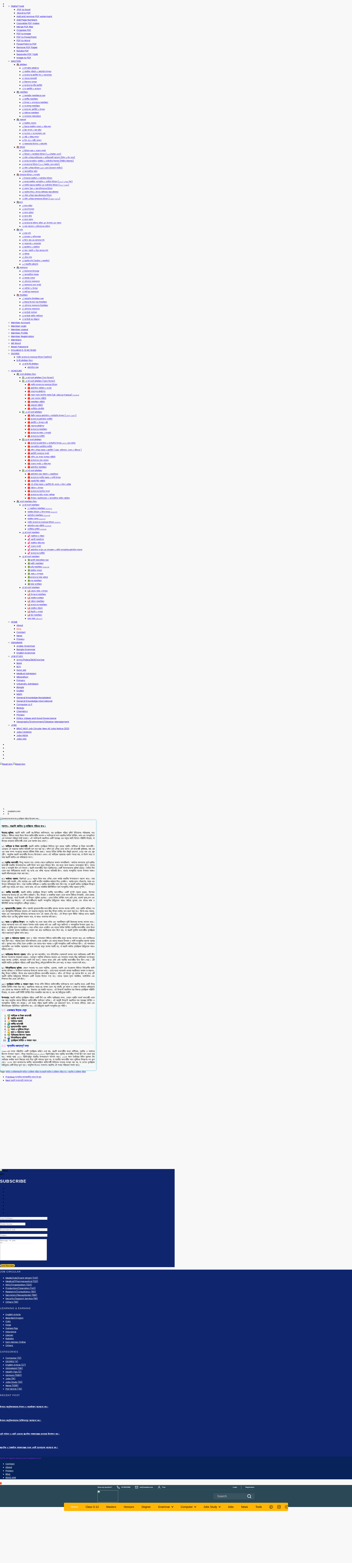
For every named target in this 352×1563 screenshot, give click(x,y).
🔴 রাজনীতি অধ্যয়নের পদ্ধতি (38, 453)
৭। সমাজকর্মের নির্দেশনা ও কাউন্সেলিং (34, 143)
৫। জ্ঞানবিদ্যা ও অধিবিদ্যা (31, 247)
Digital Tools (17, 6)
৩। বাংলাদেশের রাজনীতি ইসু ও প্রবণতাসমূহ (37, 75)
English (20, 690)
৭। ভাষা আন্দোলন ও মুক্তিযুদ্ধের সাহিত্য (36, 226)
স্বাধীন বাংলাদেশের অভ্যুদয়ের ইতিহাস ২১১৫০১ (44, 522)
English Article (13, 1314)
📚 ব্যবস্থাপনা (22, 267)
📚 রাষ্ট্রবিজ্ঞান (21, 64)
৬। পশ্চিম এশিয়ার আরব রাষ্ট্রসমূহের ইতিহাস (37, 195)
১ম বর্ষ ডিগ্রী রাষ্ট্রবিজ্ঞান (30, 363)
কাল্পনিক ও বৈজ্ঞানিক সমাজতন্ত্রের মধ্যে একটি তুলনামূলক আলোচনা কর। (29, 1447)
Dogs (8, 1324)
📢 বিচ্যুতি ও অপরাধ (35, 611)
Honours (14, 1375)
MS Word (16, 343)
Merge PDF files (24, 26)
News (19, 635)
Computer (13, 1358)
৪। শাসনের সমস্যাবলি (29, 78)
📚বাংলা (19, 202)
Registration (249, 1487)
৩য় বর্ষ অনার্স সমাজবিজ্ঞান (30, 556)
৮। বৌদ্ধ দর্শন (27, 257)
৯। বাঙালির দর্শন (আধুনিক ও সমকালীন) (36, 260)
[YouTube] (287, 1507)
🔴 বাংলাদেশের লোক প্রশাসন (38, 460)
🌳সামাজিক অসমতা (35, 570)
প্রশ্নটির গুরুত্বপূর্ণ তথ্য (18, 1045)
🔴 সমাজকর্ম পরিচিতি (35, 405)
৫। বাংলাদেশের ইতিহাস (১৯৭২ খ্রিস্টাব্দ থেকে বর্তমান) (41, 164)
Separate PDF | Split (27, 54)
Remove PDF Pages (26, 47)
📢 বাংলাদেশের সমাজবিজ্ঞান (37, 604)
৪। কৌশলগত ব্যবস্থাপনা (31, 281)
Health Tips (13, 1371)
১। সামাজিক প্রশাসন (29, 123)
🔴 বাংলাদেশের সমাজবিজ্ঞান (37, 429)
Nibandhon (22, 677)
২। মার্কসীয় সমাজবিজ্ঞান (30, 99)
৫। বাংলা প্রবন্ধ (27, 219)
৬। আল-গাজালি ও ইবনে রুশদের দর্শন (35, 250)
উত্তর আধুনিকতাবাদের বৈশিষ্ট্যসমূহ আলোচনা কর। (20, 1420)
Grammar (164, 1506)
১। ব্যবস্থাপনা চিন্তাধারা (30, 271)
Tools (258, 1506)
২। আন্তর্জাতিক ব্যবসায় (30, 274)
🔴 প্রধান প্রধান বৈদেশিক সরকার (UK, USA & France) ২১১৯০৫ (53, 394)
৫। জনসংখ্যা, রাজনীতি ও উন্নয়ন (33, 109)
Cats (8, 1321)
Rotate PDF (22, 50)
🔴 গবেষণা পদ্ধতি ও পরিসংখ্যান (39, 463)
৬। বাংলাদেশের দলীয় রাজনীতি (32, 85)
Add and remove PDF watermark (34, 16)
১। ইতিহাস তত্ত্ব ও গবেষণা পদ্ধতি (34, 150)
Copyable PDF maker (28, 23)
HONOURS (16, 370)
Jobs (10, 1378)
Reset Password (19, 346)
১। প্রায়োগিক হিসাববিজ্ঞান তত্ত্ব (33, 298)
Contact (21, 632)
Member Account (20, 322)
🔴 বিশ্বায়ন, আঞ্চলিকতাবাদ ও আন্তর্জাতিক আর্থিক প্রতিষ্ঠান (49, 498)
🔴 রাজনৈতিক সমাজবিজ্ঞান (37, 467)
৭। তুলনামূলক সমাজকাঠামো (31, 116)
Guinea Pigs (12, 1328)
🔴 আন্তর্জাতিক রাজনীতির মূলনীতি (40, 446)
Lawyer (9, 1335)
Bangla (20, 687)
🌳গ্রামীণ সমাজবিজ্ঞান (35, 563)
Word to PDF (23, 13)
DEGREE (15, 353)
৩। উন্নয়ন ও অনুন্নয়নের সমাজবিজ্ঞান (35, 102)
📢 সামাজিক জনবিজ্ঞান (36, 597)
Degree (146, 1506)
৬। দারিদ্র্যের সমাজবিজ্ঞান (30, 112)
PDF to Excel (23, 9)
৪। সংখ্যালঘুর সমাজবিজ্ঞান (31, 105)
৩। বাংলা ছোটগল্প (28, 212)
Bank (19, 663)
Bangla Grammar (25, 649)
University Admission (27, 683)
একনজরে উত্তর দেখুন (17, 1010)
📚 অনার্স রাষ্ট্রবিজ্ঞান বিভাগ (26, 374)
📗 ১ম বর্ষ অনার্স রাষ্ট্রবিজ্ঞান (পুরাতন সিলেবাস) (38, 381)
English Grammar (25, 652)
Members (16, 339)
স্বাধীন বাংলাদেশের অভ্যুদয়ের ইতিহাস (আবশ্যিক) (34, 357)
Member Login (18, 326)
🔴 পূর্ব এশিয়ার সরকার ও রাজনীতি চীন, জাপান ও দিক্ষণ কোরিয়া (49, 484)
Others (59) (12, 1302)
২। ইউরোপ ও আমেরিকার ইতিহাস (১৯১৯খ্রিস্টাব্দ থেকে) (41, 154)
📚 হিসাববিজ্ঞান (22, 295)
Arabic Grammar (25, 646)
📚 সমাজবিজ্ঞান (22, 92)
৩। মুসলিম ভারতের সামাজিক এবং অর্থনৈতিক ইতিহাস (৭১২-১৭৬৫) (45, 185)
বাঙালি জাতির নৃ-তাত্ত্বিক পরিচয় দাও (30, 1071)
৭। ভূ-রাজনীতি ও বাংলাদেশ (31, 88)
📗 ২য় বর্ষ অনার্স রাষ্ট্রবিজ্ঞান (32, 412)
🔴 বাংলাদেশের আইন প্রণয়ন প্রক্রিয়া (41, 494)
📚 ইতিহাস (20, 147)
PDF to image (23, 33)
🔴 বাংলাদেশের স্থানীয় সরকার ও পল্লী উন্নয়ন (44, 477)
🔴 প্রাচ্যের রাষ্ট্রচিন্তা (36, 425)
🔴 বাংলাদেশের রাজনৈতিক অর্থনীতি (40, 419)
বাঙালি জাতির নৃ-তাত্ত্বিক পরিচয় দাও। (55, 1071)
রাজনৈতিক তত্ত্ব (33, 367)
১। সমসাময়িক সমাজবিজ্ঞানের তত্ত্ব (33, 95)
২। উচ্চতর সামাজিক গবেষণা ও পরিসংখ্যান (36, 126)
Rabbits (10, 1338)
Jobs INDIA (22, 735)
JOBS (14, 725)
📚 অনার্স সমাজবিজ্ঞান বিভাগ (26, 501)
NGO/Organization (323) (19, 1284)
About (19, 625)
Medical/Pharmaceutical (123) (22, 1281)
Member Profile (19, 333)
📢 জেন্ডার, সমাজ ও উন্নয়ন (38, 591)
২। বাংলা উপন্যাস (28, 209)
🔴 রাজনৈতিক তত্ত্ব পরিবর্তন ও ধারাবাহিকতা (43, 474)
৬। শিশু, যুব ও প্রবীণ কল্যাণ (31, 140)
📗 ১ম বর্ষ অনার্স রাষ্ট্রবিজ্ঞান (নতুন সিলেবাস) (38, 377)
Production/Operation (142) (21, 1288)
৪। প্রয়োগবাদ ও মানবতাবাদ (31, 243)
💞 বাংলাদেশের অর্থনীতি (36, 553)
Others (9, 1345)
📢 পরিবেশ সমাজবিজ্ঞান (36, 601)
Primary (20, 680)
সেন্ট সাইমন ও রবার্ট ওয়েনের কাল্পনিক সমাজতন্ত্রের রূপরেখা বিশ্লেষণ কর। (30, 1434)
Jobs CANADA (24, 732)
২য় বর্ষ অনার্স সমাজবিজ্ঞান (30, 532)
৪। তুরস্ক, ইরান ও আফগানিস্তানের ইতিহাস (37, 188)
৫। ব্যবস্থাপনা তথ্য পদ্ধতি (31, 284)
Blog (18, 628)
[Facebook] (271, 1507)
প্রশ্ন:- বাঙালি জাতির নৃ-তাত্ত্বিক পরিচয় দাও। (24, 826)
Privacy (20, 639)
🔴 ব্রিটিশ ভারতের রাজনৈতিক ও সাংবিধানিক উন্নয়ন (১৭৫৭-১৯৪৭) (52, 415)
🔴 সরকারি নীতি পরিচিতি (36, 480)
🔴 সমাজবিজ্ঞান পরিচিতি (36, 401)
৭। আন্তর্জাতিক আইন (29, 171)
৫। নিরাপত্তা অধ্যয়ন (29, 81)
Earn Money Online (16, 1342)
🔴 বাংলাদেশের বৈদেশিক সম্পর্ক (39, 491)
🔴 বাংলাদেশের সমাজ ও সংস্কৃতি (39, 432)
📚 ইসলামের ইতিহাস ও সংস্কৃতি (28, 174)
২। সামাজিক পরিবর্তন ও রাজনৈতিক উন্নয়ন (36, 71)
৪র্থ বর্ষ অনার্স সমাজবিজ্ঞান (31, 587)
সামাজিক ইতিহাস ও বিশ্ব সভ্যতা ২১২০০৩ (42, 511)
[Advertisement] (87, 786)
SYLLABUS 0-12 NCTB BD (23, 350)
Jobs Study (14, 1382)
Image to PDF (23, 57)
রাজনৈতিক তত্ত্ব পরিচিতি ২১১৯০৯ (39, 525)
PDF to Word (23, 40)
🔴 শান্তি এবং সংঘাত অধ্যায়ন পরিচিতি (41, 456)
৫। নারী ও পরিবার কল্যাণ (30, 136)
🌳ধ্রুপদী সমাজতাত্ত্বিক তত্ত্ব (38, 560)
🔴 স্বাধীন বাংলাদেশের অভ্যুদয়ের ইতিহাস (42, 384)
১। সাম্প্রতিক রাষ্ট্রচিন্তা (30, 68)
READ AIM (11, 1477)
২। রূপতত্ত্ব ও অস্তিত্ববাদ (31, 236)
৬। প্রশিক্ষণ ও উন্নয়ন (30, 288)
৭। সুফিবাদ (25, 253)
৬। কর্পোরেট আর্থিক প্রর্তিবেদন (32, 315)
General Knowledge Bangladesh (33, 697)
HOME (14, 622)
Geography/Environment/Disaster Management (42, 721)
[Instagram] (279, 1507)
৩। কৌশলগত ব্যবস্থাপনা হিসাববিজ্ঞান (35, 305)
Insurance (11, 1331)
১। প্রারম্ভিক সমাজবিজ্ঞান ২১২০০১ (40, 508)
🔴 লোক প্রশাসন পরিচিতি (37, 398)
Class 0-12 (92, 1506)
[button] (48, 1010)
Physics (20, 714)
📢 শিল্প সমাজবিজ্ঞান (35, 615)
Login (235, 1487)
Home (74, 1506)
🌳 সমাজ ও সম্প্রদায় (35, 573)
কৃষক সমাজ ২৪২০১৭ (35, 618)
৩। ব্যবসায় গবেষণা (28, 277)
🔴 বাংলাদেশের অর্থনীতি (36, 436)
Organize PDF (23, 30)
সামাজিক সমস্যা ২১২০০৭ (37, 518)
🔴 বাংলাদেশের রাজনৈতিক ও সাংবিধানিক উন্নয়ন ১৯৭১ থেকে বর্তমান (51, 443)
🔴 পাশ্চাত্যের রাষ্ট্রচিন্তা (36, 391)
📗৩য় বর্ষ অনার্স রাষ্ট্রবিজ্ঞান (31, 439)
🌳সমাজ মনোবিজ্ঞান (35, 584)
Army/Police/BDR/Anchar (30, 659)
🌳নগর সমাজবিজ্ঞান (35, 580)
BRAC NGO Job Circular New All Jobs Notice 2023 (42, 728)
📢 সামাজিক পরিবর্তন (35, 608)
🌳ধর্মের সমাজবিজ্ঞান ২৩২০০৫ (38, 566)
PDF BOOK (14, 1389)
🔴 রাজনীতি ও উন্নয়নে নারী (38, 422)
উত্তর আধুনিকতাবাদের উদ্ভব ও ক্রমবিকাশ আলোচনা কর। (24, 1407)
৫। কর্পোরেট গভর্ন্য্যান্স (29, 312)
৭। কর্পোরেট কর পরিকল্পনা (30, 319)
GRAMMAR (16, 642)
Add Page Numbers (26, 19)
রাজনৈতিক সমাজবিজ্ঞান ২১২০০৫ (39, 515)
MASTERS (16, 61)
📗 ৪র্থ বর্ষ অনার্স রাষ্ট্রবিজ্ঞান (32, 470)
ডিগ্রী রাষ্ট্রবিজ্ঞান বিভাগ (24, 360)
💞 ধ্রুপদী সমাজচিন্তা (36, 539)
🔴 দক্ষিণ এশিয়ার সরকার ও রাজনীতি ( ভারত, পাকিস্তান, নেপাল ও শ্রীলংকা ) (55, 450)
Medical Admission (26, 673)
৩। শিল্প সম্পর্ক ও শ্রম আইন (31, 130)
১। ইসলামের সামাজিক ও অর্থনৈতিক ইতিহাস (37, 178)
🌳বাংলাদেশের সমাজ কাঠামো (38, 577)
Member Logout (19, 329)
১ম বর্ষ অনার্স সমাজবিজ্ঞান (30, 505)
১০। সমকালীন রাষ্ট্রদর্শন (30, 264)
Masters (111, 1506)
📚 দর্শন (19, 229)
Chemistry (22, 711)
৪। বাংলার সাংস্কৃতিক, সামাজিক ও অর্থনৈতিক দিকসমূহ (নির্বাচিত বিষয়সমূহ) (48, 161)
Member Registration (22, 336)
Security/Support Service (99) (22, 1298)
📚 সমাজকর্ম (21, 119)
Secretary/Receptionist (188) (21, 1295)
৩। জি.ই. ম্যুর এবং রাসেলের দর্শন (33, 240)
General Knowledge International (34, 701)
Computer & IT (24, 704)
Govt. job (21, 670)
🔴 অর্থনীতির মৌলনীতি (36, 408)
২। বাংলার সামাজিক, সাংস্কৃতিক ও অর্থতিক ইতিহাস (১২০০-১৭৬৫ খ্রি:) (47, 181)
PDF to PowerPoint (26, 37)
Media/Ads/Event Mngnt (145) (22, 1278)
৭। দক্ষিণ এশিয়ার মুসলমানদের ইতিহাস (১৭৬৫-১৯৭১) (41, 198)
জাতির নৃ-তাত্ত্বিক (12, 1071)
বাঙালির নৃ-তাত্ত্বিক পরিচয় (77, 1071)
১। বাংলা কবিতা (27, 205)
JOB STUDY (17, 656)
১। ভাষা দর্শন (26, 233)
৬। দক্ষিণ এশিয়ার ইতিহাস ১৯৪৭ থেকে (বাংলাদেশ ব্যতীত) (42, 167)
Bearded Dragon (14, 1318)
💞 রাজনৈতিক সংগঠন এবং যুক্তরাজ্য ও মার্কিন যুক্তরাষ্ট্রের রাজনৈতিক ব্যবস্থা (55, 549)
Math (19, 694)
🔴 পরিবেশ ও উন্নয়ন (35, 487)
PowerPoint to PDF (26, 44)
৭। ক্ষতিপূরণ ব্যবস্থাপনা (30, 291)
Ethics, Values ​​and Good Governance (36, 718)
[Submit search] (249, 1496)
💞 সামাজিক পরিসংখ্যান (36, 542)
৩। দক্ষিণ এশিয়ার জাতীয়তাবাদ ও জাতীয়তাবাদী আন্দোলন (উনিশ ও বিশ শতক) (48, 157)
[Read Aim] (111, 1496)
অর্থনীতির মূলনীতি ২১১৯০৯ (37, 529)
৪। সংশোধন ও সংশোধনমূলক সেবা (33, 133)
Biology (20, 708)
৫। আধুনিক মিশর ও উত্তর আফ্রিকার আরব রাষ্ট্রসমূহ (40, 191)
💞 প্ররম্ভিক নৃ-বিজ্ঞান (36, 536)
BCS (18, 666)
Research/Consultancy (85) (21, 1291)
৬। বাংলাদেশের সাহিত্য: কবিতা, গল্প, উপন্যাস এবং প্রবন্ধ (41, 222)
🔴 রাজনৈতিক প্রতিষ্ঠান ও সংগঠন (40, 388)
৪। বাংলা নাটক (27, 216)
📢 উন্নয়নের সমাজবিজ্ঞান (37, 594)
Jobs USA (21, 738)
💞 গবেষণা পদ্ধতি (34, 546)
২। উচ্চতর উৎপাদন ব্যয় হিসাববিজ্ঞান (34, 302)
